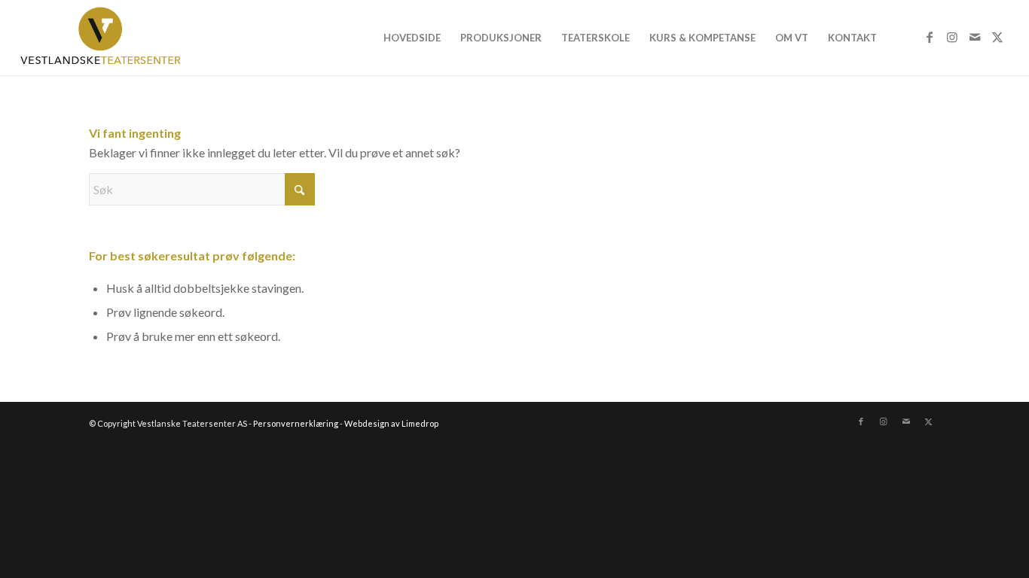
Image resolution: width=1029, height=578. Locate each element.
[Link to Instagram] (952, 37)
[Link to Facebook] (929, 37)
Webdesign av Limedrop (391, 423)
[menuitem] (412, 37)
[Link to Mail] (974, 37)
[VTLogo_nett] (104, 37)
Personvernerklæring (295, 423)
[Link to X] (997, 37)
